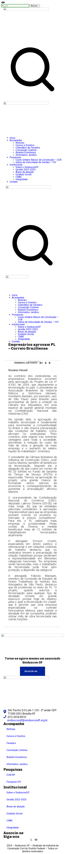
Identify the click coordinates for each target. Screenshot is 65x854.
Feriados (11, 743)
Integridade (12, 827)
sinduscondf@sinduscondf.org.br (27, 720)
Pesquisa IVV (13, 781)
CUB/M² (10, 774)
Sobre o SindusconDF (17, 792)
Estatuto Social (14, 813)
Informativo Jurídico (17, 764)
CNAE (9, 820)
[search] (32, 97)
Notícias (10, 729)
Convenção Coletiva (16, 750)
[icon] (29, 840)
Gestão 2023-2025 (16, 799)
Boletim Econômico (16, 757)
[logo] (26, 9)
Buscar (34, 6)
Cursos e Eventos (15, 736)
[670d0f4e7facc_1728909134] (32, 636)
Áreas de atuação (15, 806)
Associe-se (13, 833)
